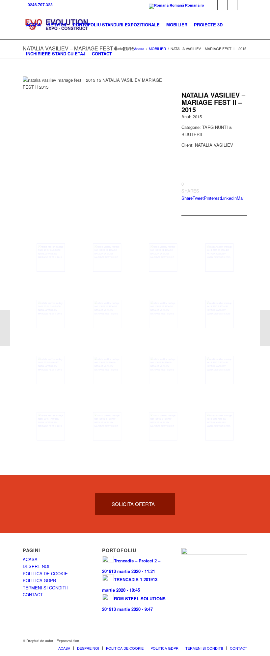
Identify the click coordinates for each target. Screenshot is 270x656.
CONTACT (33, 594)
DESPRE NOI (36, 566)
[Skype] (222, 5)
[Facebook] (212, 5)
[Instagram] (242, 5)
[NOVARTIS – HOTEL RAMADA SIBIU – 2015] (265, 328)
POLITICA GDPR (39, 580)
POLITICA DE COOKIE (45, 573)
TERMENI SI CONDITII (45, 587)
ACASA (30, 559)
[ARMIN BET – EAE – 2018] (5, 328)
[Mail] (232, 5)
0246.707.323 (39, 5)
